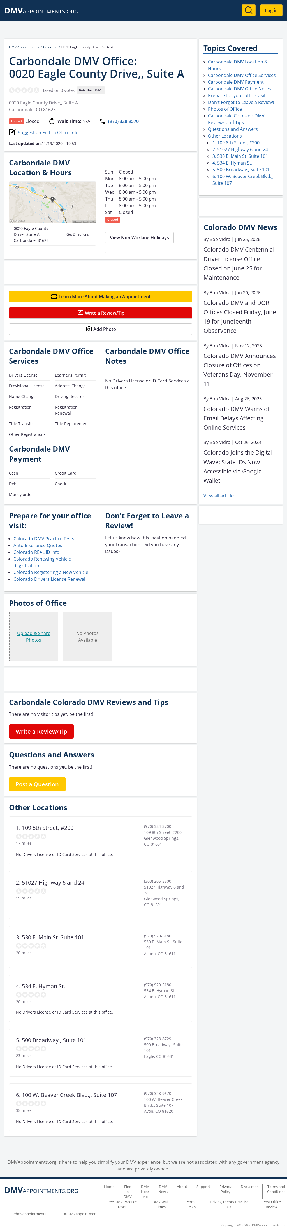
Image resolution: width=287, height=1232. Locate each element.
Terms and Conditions (276, 1189)
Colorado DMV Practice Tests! (44, 539)
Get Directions (77, 234)
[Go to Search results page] (249, 10)
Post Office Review (272, 1204)
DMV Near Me (145, 1191)
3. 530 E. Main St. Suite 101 (240, 156)
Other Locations (225, 136)
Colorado (50, 47)
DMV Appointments (24, 47)
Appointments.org (41, 11)
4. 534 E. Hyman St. (232, 163)
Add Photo (104, 329)
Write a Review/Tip (104, 313)
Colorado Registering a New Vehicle (50, 572)
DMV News (163, 1189)
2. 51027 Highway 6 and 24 (240, 149)
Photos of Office (225, 109)
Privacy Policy (225, 1189)
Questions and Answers (233, 129)
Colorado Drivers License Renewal (49, 579)
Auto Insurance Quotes (37, 545)
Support (203, 1186)
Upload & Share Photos (33, 636)
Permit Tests (191, 1204)
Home (109, 1186)
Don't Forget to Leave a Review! (241, 102)
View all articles (219, 496)
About (182, 1186)
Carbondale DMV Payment (236, 82)
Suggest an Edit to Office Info (48, 132)
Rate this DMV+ (91, 90)
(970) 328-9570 (123, 121)
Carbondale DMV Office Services (242, 75)
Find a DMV (128, 1191)
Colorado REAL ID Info (36, 552)
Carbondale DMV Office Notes (239, 89)
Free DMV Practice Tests (122, 1204)
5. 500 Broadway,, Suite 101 (241, 170)
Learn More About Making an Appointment (105, 296)
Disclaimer (249, 1186)
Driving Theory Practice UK (229, 1204)
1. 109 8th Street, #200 (236, 143)
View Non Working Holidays (139, 237)
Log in (271, 10)
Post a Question (37, 784)
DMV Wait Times (160, 1204)
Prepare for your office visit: (237, 95)
